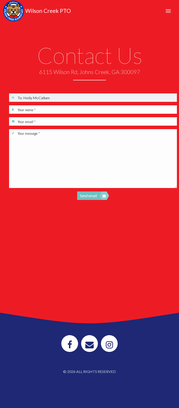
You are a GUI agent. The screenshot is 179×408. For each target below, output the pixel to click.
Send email (88, 195)
